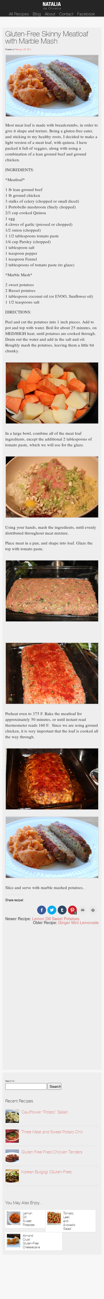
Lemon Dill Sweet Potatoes (55, 918)
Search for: (10, 1081)
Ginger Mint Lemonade (78, 922)
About (50, 14)
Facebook (86, 14)
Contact (66, 14)
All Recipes (19, 14)
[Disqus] (51, 998)
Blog (37, 14)
